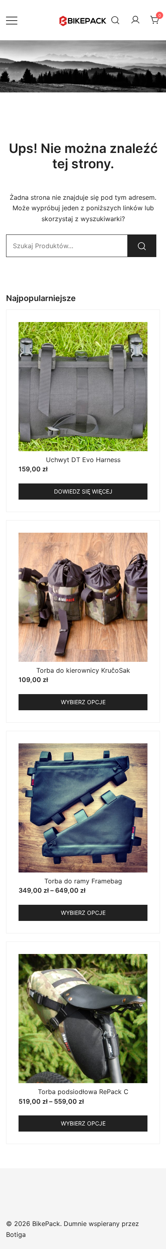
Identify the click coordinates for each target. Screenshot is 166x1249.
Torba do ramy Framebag (83, 881)
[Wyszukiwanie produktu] (115, 20)
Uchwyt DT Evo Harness (83, 460)
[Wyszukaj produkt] (141, 245)
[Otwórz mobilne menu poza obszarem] (11, 20)
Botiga (16, 1234)
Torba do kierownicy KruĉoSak (83, 670)
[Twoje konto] (135, 20)
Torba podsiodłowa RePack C (83, 1092)
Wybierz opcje (83, 702)
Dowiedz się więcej (83, 491)
